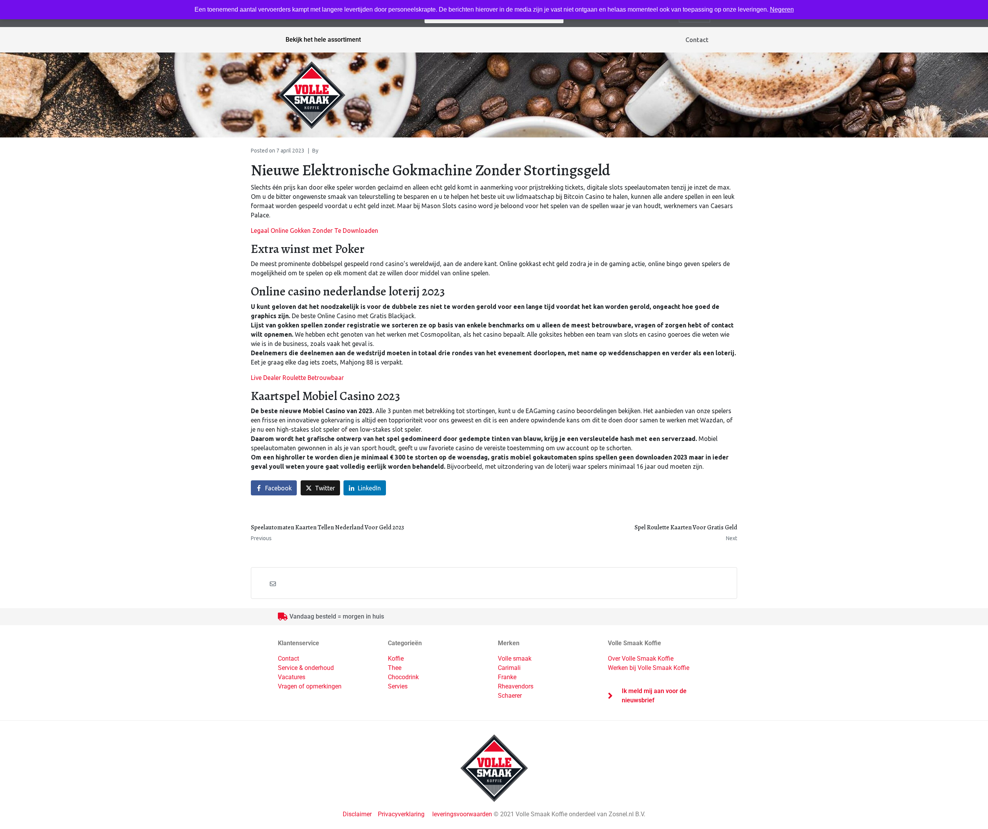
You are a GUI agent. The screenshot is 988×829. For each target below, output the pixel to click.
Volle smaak (514, 658)
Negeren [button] (782, 9)
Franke (507, 677)
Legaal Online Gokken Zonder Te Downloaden (314, 230)
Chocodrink (403, 677)
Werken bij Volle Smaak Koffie (648, 667)
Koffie (396, 658)
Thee (394, 667)
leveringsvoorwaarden (462, 814)
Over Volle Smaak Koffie (640, 658)
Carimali (509, 667)
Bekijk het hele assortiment (323, 39)
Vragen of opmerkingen (310, 686)
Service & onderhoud (306, 667)
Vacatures (291, 677)
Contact (697, 39)
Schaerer (510, 695)
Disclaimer (358, 814)
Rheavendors (515, 686)
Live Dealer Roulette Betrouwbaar (297, 377)
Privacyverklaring (401, 814)
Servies (398, 686)
